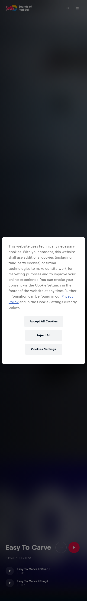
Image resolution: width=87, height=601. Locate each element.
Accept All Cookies (44, 321)
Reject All (43, 335)
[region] (43, 300)
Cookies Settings (43, 349)
